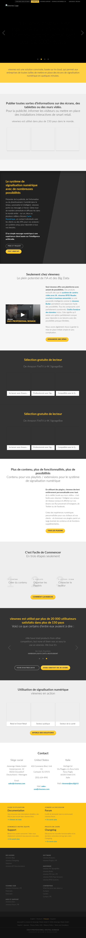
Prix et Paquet (14, 246)
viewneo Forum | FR (12, 904)
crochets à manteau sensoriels (58, 298)
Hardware (47, 866)
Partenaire (9, 891)
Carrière (45, 894)
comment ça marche (43, 597)
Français (46, 919)
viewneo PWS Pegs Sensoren (53, 877)
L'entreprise (48, 885)
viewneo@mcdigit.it (70, 784)
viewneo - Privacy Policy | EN (33, 925)
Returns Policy (48, 925)
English (32, 919)
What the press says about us (53, 888)
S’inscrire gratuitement (23, 1)
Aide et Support (12, 899)
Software (47, 855)
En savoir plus (42, 52)
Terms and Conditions (62, 925)
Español (53, 919)
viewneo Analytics (49, 858)
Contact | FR (47, 896)
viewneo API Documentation (15, 866)
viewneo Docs (10, 902)
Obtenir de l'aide (16, 819)
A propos (46, 891)
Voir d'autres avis (26, 668)
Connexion (35, 1)
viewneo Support (45, 1)
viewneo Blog (10, 858)
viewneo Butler (48, 871)
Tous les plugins (55, 530)
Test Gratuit (13, 251)
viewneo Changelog (12, 860)
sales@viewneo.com (16, 784)
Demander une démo (57, 339)
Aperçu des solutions (43, 733)
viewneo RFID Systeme (51, 880)
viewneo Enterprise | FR (59, 1)
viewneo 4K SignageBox (51, 868)
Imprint (19, 925)
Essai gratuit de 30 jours (55, 668)
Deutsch (39, 919)
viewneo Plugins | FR (50, 860)
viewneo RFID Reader (67, 295)
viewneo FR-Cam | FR (50, 874)
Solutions (9, 863)
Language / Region (74, 1)
